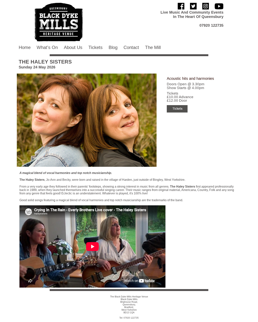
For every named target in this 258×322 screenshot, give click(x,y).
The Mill (153, 47)
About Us (73, 47)
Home (25, 47)
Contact (131, 47)
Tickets (95, 47)
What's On (47, 47)
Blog (113, 47)
